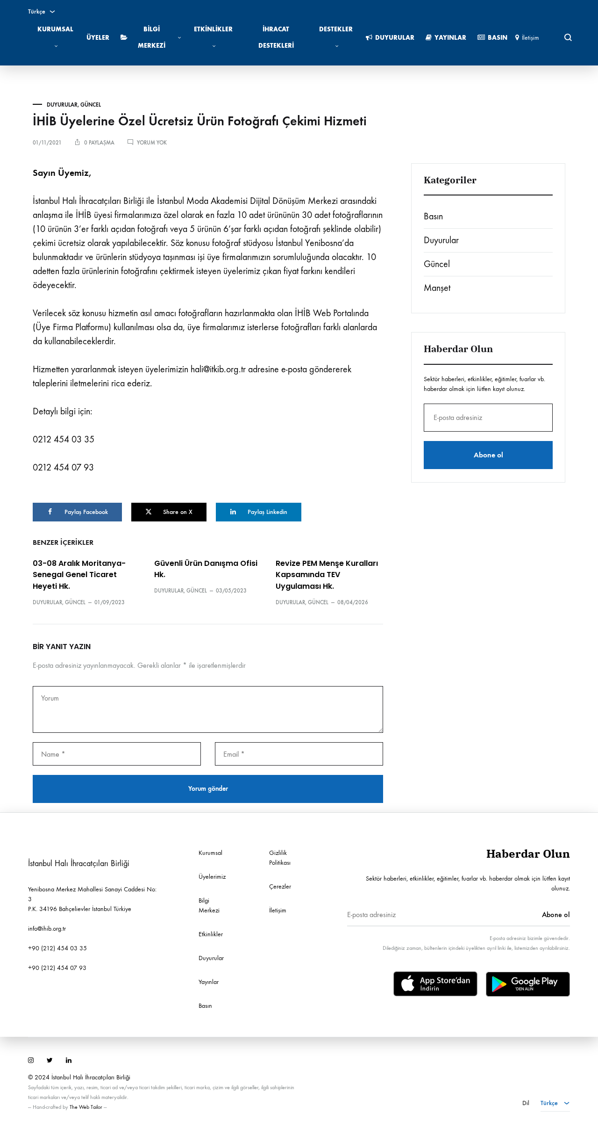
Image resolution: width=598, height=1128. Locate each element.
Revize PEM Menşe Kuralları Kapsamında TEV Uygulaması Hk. (327, 575)
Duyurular (394, 38)
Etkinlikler (213, 29)
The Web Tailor (86, 1107)
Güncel (90, 104)
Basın (497, 38)
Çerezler (280, 886)
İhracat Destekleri (276, 37)
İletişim (530, 38)
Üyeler (97, 38)
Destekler (336, 29)
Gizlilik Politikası (280, 858)
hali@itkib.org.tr (218, 369)
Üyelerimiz (212, 877)
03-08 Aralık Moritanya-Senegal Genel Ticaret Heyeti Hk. (79, 575)
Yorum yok (152, 142)
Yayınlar (450, 38)
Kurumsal (55, 29)
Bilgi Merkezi (151, 37)
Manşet (437, 287)
